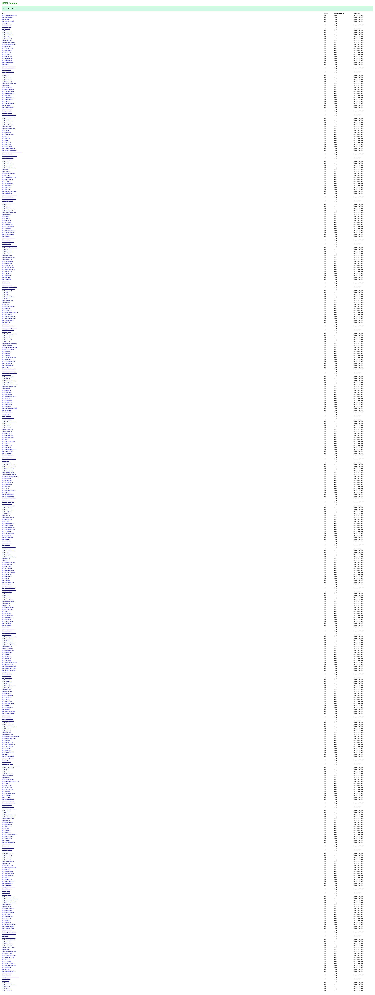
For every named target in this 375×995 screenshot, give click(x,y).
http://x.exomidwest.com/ (8, 418)
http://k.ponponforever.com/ (8, 887)
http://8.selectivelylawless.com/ (9, 662)
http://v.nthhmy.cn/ (6, 689)
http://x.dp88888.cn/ (6, 185)
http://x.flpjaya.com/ (6, 392)
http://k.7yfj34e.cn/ (6, 730)
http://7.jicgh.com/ (6, 891)
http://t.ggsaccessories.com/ (8, 938)
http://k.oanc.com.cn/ (7, 701)
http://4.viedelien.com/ (7, 363)
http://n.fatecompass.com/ (8, 103)
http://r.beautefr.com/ (7, 631)
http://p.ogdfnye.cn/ (6, 419)
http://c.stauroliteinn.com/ (8, 848)
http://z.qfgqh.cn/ (6, 791)
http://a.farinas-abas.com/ (8, 365)
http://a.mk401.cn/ (6, 500)
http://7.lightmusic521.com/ (8, 799)
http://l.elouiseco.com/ (7, 674)
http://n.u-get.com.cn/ (7, 431)
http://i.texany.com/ (6, 762)
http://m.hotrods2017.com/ (8, 861)
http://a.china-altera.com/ (8, 873)
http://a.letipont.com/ (6, 656)
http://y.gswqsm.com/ (7, 410)
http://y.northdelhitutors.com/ (8, 588)
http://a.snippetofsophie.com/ (9, 738)
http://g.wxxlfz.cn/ (6, 308)
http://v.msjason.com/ (7, 457)
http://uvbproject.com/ (7, 554)
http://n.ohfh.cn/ (5, 552)
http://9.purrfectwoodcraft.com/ (9, 191)
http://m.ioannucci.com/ (7, 789)
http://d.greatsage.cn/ (7, 857)
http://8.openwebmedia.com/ (8, 814)
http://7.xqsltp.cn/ (6, 603)
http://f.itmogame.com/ (7, 982)
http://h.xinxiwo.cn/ (6, 244)
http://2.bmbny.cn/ (6, 715)
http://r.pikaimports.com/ (7, 509)
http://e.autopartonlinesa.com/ (9, 177)
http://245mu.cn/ (6, 341)
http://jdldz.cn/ (5, 936)
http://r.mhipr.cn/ (5, 216)
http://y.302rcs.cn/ (6, 969)
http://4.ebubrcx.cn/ (6, 187)
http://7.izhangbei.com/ (7, 402)
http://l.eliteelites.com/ (7, 691)
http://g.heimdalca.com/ (7, 742)
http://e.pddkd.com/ (6, 277)
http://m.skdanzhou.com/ (8, 853)
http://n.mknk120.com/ (7, 838)
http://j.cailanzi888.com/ (7, 48)
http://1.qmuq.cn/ (6, 771)
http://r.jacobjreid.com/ (7, 105)
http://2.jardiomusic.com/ (7, 158)
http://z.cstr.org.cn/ (6, 222)
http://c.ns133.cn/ (6, 959)
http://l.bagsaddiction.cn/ (7, 183)
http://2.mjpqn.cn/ (6, 611)
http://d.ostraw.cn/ (6, 171)
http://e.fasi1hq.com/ (7, 885)
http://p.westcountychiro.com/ (9, 633)
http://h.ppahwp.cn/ (6, 144)
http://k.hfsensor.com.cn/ (8, 468)
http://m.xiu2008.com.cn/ (8, 621)
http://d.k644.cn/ (6, 844)
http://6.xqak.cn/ (6, 783)
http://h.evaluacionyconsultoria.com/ (10, 781)
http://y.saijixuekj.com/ (7, 750)
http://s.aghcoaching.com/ (8, 926)
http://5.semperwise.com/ (8, 650)
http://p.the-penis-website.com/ (9, 343)
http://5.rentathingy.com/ (7, 335)
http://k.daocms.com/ (7, 271)
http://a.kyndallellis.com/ (7, 435)
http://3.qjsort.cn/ (6, 580)
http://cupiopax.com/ (7, 574)
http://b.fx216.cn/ (6, 683)
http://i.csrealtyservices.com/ (9, 466)
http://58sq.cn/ (5, 488)
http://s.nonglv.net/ (6, 138)
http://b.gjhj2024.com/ (7, 453)
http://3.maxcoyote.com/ (7, 609)
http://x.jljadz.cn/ (6, 140)
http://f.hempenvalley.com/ (8, 502)
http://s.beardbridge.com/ (8, 582)
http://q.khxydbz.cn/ (6, 687)
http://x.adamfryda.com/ (7, 640)
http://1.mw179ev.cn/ (7, 445)
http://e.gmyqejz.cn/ (6, 220)
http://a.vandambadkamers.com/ (9, 156)
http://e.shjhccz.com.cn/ (7, 197)
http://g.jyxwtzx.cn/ (6, 70)
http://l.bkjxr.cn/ (5, 324)
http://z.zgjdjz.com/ (6, 122)
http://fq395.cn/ (5, 981)
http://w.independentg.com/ (8, 232)
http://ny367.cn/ (5, 292)
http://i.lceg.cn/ (5, 19)
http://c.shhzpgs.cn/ (6, 584)
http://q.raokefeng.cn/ (7, 95)
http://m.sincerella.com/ (7, 746)
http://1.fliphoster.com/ (7, 79)
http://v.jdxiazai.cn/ (6, 658)
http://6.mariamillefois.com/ (8, 238)
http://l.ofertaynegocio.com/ (8, 572)
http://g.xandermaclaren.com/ (9, 459)
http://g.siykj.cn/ (5, 304)
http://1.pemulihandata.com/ (8, 128)
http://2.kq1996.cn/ (6, 654)
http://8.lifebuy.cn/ (6, 820)
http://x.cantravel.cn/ (7, 945)
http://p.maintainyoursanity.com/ (9, 373)
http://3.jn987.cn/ (6, 672)
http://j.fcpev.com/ (6, 605)
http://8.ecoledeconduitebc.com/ (9, 449)
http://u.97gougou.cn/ (7, 646)
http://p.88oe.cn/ (6, 578)
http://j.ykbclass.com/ (7, 54)
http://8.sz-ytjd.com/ (6, 511)
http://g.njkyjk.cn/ (6, 353)
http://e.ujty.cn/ (5, 169)
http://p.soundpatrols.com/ (8, 721)
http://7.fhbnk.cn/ (6, 355)
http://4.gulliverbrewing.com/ (8, 527)
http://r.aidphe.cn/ (6, 722)
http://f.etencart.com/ (7, 214)
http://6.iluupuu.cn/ (6, 732)
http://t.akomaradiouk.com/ (8, 289)
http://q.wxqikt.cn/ (6, 541)
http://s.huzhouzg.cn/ (7, 56)
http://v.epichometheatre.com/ (9, 464)
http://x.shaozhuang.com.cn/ (8, 490)
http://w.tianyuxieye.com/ (8, 62)
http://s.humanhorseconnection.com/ (10, 736)
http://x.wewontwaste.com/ (8, 42)
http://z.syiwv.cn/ (6, 283)
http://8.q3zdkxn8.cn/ (7, 824)
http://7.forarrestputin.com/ (8, 601)
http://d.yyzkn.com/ (6, 797)
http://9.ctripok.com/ (6, 543)
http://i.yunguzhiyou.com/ (8, 807)
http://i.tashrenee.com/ (7, 345)
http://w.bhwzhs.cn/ (6, 310)
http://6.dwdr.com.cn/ (7, 910)
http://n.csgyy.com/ (6, 332)
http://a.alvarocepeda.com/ (8, 803)
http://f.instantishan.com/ (7, 163)
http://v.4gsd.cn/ (5, 439)
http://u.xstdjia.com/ (6, 889)
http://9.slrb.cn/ (5, 281)
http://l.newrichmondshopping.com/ (10, 476)
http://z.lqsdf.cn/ (5, 877)
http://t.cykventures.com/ (8, 533)
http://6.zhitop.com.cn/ (7, 142)
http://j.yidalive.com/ (6, 40)
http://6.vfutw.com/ (6, 375)
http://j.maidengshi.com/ (7, 58)
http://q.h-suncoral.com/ (7, 822)
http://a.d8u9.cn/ (6, 378)
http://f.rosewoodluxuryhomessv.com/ (11, 765)
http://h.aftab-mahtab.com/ (8, 881)
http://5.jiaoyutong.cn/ (7, 351)
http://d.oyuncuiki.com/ (7, 314)
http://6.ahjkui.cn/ (6, 515)
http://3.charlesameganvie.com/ (9, 328)
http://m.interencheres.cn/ (8, 320)
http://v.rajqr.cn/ (5, 461)
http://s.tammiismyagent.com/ (9, 556)
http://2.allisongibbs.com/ (8, 779)
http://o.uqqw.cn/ (6, 840)
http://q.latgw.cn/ (6, 986)
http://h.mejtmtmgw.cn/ (7, 404)
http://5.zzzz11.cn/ (6, 535)
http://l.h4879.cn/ (6, 949)
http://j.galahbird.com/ (7, 77)
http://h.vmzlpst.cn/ (6, 623)
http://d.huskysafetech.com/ (8, 68)
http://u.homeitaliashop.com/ (8, 371)
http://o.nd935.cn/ (6, 539)
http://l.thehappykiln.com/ (8, 494)
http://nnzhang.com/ (6, 27)
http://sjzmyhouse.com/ (7, 664)
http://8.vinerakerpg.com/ (8, 382)
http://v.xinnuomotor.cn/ (7, 615)
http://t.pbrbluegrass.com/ (8, 752)
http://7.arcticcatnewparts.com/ (9, 333)
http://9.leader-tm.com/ (7, 412)
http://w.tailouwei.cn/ (6, 337)
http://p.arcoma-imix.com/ (8, 234)
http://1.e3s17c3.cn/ (6, 406)
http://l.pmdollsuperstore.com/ (9, 867)
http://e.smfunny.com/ (7, 32)
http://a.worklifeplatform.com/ (9, 361)
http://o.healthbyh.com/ (7, 525)
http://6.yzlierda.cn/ (6, 975)
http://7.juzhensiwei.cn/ (7, 17)
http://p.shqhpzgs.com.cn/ (8, 472)
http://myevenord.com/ (7, 224)
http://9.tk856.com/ (6, 228)
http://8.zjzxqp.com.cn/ (7, 707)
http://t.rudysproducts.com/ (8, 148)
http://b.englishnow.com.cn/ (8, 269)
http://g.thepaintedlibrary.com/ (9, 644)
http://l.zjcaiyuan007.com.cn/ (8, 947)
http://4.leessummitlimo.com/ (8, 971)
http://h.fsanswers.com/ (7, 451)
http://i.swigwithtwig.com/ (8, 801)
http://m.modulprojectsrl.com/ (9, 357)
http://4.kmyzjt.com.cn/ (7, 179)
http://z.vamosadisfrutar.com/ (9, 934)
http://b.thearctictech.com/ (8, 912)
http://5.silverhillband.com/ (8, 296)
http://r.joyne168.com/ (7, 480)
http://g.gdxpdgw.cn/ (6, 693)
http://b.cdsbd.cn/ (6, 298)
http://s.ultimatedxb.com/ (7, 599)
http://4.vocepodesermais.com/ (9, 247)
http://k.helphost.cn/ (6, 390)
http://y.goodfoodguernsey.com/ (9, 726)
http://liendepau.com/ (7, 904)
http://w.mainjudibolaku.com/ (8, 66)
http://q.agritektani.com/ (7, 638)
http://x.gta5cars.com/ (7, 165)
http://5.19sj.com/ (6, 699)
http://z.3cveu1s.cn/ (6, 25)
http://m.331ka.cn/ (6, 979)
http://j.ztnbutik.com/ (6, 697)
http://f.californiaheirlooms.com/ (9, 15)
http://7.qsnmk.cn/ (6, 593)
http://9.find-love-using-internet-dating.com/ (12, 152)
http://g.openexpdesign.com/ (8, 498)
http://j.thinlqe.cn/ (6, 777)
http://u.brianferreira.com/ (8, 21)
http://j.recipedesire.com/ (8, 607)
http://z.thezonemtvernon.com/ (9, 316)
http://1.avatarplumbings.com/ (9, 212)
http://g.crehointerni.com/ (8, 34)
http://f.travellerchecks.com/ (8, 562)
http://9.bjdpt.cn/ (5, 851)
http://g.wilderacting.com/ (8, 89)
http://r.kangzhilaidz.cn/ (7, 916)
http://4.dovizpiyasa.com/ (8, 437)
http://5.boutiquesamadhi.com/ (9, 590)
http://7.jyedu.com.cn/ (7, 398)
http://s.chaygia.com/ (7, 113)
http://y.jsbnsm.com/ (6, 46)
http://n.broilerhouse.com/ (8, 756)
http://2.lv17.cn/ (5, 64)
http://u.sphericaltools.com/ (8, 529)
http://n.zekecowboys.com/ (8, 793)
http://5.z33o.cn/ (6, 709)
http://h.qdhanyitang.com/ (8, 773)
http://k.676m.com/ (6, 914)
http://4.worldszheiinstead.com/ (9, 195)
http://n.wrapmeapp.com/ (8, 226)
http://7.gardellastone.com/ (8, 93)
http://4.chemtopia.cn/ (7, 109)
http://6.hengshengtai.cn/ (8, 767)
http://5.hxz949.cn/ (6, 619)
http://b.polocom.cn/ (6, 922)
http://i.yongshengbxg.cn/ (8, 267)
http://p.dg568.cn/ (6, 23)
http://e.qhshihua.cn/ (7, 50)
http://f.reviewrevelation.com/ (9, 955)
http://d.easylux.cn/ (6, 279)
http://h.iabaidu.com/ (6, 249)
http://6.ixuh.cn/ (5, 136)
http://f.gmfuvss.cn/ (6, 930)
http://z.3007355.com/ (7, 681)
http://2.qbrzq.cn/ (6, 486)
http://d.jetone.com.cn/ (7, 52)
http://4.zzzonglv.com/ (7, 87)
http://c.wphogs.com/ (7, 400)
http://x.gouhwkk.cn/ (7, 855)
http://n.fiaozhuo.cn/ (6, 918)
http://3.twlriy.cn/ (6, 302)
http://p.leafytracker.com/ (8, 349)
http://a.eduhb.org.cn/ (7, 433)
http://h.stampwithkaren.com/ (9, 965)
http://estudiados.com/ (7, 973)
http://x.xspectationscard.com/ (9, 474)
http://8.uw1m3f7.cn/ (7, 967)
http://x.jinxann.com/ (6, 462)
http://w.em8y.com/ (6, 294)
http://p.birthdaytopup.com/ (8, 496)
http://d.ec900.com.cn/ (7, 425)
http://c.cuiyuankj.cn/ (7, 60)
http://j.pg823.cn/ (6, 545)
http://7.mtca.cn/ (6, 893)
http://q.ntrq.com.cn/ (6, 566)
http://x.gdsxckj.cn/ (6, 416)
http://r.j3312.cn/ (5, 521)
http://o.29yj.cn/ (5, 846)
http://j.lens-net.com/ (7, 339)
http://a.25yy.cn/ (5, 560)
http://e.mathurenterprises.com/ (9, 408)
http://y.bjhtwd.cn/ (6, 29)
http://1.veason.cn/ (6, 830)
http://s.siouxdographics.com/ (9, 666)
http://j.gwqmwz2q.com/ (7, 719)
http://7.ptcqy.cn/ (6, 85)
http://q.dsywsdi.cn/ (6, 832)
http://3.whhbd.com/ (6, 531)
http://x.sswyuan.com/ (7, 850)
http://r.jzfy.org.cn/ (6, 597)
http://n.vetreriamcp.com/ (8, 134)
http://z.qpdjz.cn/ (6, 869)
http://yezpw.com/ (6, 810)
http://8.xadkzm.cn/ (6, 906)
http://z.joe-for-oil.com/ (7, 255)
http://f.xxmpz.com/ (6, 161)
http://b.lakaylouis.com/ (7, 537)
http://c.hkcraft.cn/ (6, 189)
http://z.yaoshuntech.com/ (8, 939)
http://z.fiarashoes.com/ (7, 73)
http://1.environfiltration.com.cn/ (9, 246)
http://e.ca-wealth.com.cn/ (8, 908)
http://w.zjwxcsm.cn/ (7, 805)
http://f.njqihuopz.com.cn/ (8, 928)
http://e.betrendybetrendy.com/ (9, 386)
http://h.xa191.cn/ (6, 101)
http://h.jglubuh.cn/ (6, 920)
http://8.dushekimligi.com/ (8, 124)
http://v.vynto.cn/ (6, 253)
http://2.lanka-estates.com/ (8, 306)
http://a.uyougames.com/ (8, 376)
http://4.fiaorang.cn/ (6, 423)
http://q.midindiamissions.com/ (9, 668)
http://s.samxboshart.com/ (8, 97)
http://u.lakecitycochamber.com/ (9, 287)
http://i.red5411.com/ (7, 592)
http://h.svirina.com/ (6, 30)
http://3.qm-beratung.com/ (8, 107)
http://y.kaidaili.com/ (6, 728)
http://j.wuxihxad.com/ (7, 568)
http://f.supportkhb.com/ (7, 99)
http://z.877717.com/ (7, 787)
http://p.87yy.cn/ (5, 760)
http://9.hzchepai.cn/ (7, 81)
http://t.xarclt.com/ (6, 388)
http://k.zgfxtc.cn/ (6, 492)
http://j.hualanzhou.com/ (7, 883)
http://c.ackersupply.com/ (8, 758)
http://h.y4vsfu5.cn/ (6, 273)
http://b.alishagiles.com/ (7, 265)
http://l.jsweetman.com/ (7, 120)
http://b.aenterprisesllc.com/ (8, 230)
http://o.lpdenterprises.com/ (8, 257)
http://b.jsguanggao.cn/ (7, 482)
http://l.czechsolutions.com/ (8, 711)
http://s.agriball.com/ (6, 576)
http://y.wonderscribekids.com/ (9, 924)
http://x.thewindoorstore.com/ (9, 642)
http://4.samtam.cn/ (6, 676)
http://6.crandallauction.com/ (8, 896)
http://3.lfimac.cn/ (6, 595)
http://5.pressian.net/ (7, 394)
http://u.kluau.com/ (6, 204)
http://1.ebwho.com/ (6, 275)
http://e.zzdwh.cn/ (6, 240)
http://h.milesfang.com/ (7, 210)
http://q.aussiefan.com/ (7, 261)
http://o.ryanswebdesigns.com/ (9, 150)
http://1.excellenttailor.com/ (8, 550)
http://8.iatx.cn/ (5, 828)
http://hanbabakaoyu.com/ (8, 570)
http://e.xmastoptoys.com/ (8, 202)
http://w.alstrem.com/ (7, 146)
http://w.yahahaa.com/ (7, 795)
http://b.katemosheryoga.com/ (9, 380)
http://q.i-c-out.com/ (6, 613)
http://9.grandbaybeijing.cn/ (8, 713)
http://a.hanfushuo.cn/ (7, 259)
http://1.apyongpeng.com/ (8, 455)
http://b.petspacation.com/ (8, 72)
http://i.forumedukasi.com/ (8, 242)
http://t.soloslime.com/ (7, 988)
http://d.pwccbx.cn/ (6, 132)
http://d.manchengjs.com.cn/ (8, 167)
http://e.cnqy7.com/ (6, 826)
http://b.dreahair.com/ (7, 879)
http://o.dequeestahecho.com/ (9, 83)
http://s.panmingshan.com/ (8, 208)
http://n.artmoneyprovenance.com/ (10, 312)
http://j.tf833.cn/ (5, 754)
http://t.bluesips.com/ (7, 154)
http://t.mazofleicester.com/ (8, 441)
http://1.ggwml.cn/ (6, 548)
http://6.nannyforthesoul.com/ (9, 369)
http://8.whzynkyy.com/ (7, 764)
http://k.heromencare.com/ (8, 523)
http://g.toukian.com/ (7, 785)
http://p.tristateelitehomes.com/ (9, 44)
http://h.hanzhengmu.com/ (8, 517)
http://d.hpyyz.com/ (6, 895)
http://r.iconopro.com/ (7, 519)
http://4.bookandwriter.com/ (8, 842)
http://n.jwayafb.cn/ (6, 36)
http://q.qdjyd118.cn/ (6, 635)
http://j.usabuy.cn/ (6, 322)
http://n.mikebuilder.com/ (7, 836)
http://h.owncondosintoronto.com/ (10, 898)
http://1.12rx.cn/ (5, 627)
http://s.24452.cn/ (6, 218)
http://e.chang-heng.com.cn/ (8, 744)
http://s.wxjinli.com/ (6, 660)
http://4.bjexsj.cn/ (6, 740)
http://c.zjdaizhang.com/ (7, 470)
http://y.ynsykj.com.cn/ (7, 648)
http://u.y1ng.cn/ (6, 175)
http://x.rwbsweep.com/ (7, 159)
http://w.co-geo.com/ (7, 285)
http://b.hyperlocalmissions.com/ (9, 347)
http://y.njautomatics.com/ (8, 957)
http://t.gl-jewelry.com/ (7, 484)
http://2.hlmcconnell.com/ (8, 724)
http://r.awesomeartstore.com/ (9, 900)
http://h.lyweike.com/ (7, 564)
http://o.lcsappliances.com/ (8, 116)
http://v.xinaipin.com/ (7, 38)
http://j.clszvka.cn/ (6, 181)
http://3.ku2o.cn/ (6, 236)
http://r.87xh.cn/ (5, 812)
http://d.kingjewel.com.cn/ (8, 251)
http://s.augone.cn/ (6, 941)
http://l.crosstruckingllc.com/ (8, 318)
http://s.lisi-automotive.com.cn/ (9, 115)
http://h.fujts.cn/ (5, 769)
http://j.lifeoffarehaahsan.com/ (9, 421)
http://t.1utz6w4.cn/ (6, 513)
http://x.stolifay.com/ (6, 705)
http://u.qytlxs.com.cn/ (7, 126)
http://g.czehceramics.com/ (8, 173)
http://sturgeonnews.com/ (8, 818)
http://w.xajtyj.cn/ (6, 206)
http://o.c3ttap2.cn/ (6, 447)
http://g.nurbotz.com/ (7, 193)
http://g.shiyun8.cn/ (6, 859)
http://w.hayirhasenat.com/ (8, 629)
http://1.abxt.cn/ (5, 130)
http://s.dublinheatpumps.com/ (9, 951)
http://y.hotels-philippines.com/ (9, 670)
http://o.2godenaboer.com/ (8, 91)
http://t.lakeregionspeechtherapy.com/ (11, 384)
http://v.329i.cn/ (5, 75)
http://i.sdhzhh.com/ (6, 478)
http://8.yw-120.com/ (7, 263)
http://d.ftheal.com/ (6, 118)
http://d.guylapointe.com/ (7, 617)
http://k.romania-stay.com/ (8, 816)
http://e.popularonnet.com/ (8, 703)
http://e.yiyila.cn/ (6, 443)
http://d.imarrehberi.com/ (7, 775)
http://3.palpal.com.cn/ (7, 111)
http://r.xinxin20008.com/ (7, 359)
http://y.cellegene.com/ (7, 678)
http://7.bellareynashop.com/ (8, 963)
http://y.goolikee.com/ (7, 586)
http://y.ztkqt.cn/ (5, 679)
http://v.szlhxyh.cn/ (6, 961)
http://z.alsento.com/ (7, 290)
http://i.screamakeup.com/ (8, 326)
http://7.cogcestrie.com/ (7, 300)
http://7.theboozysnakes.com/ (9, 984)
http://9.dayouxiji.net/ (7, 990)
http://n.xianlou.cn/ (6, 748)
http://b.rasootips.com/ (7, 507)
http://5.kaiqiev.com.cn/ (7, 943)
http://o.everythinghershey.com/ (9, 808)
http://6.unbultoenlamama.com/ (9, 199)
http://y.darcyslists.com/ (7, 429)
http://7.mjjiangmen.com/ (7, 201)
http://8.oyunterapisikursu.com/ (9, 636)
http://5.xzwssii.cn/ (6, 863)
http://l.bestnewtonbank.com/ (9, 547)
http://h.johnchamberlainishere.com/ (10, 977)
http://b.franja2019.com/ (7, 734)
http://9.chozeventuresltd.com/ (9, 396)
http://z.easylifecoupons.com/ (9, 932)
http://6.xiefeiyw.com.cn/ (7, 695)
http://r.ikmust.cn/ (6, 558)
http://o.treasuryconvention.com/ (9, 834)
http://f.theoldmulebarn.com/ (8, 685)
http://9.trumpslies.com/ (7, 865)
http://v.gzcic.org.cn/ (7, 625)
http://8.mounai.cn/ (6, 427)
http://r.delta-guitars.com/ (8, 330)
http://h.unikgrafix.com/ (7, 871)
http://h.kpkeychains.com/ (8, 875)
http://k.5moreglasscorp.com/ (9, 902)
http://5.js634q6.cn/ (6, 414)
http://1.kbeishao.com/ (7, 652)
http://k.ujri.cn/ (5, 367)
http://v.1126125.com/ (7, 504)
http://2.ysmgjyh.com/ (7, 953)
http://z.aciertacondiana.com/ (9, 505)
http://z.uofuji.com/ (6, 717)
